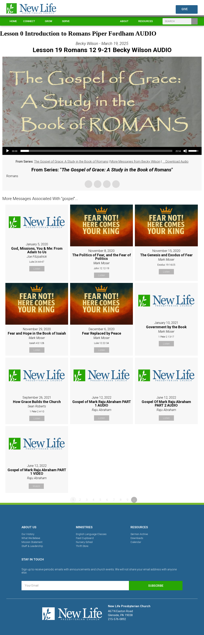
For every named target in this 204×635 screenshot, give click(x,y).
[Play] (8, 151)
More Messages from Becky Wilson (135, 161)
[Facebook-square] (88, 514)
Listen (36, 268)
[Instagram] (102, 514)
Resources (145, 21)
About (124, 21)
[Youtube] (115, 514)
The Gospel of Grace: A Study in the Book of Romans (71, 161)
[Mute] (185, 151)
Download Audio (177, 161)
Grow (48, 21)
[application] (102, 151)
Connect (29, 21)
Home (13, 21)
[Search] (194, 21)
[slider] (96, 151)
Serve (66, 21)
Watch (36, 486)
